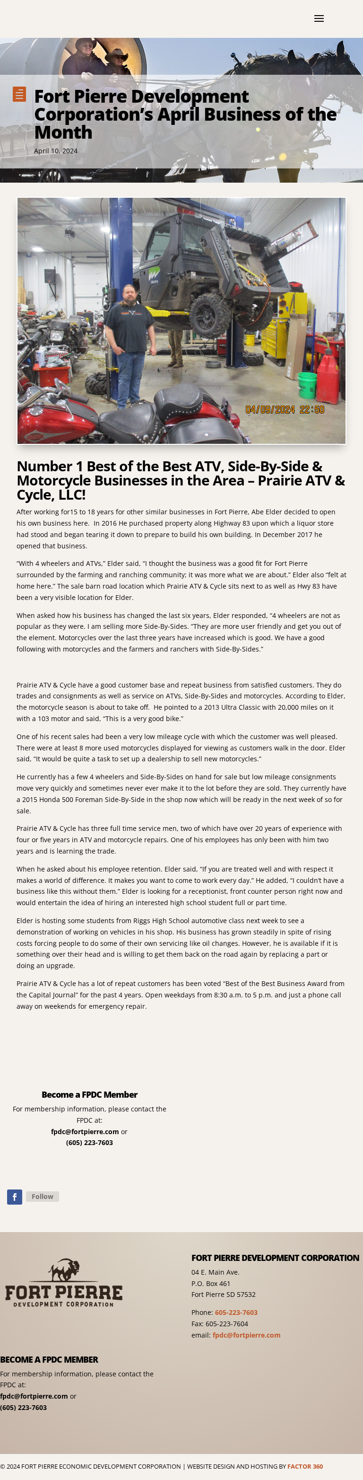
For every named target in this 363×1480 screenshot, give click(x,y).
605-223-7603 (236, 1312)
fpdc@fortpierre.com (85, 1131)
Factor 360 (305, 1466)
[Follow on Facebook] (14, 1197)
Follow (42, 1196)
